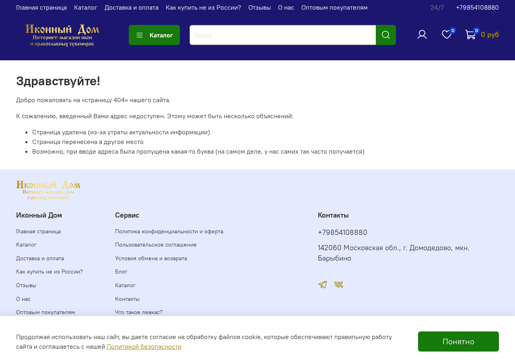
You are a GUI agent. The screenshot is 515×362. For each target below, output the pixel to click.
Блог (121, 271)
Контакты (127, 298)
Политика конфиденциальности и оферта (169, 231)
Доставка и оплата (132, 7)
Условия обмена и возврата (151, 258)
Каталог (85, 7)
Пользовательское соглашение (156, 244)
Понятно (458, 341)
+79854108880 (477, 7)
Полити (117, 346)
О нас (286, 7)
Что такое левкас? (139, 312)
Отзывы (259, 7)
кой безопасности (154, 346)
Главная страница (41, 7)
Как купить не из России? (203, 7)
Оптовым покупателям (334, 7)
